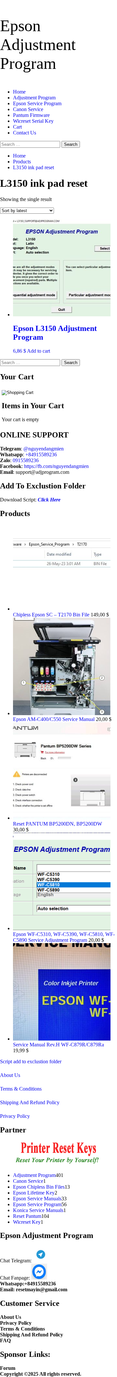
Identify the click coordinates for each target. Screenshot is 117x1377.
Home (19, 92)
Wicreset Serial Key (33, 121)
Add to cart (38, 351)
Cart (17, 127)
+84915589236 (41, 454)
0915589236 (26, 460)
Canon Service (28, 109)
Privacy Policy (15, 1116)
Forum (7, 1368)
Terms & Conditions (21, 1089)
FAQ (5, 1340)
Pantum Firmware (31, 115)
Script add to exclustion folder (30, 1061)
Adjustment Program (34, 97)
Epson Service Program (37, 103)
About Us (10, 1075)
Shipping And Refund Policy (29, 1102)
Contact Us (24, 132)
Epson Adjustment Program (38, 44)
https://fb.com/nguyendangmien (56, 466)
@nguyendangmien (43, 448)
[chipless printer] (58, 1164)
